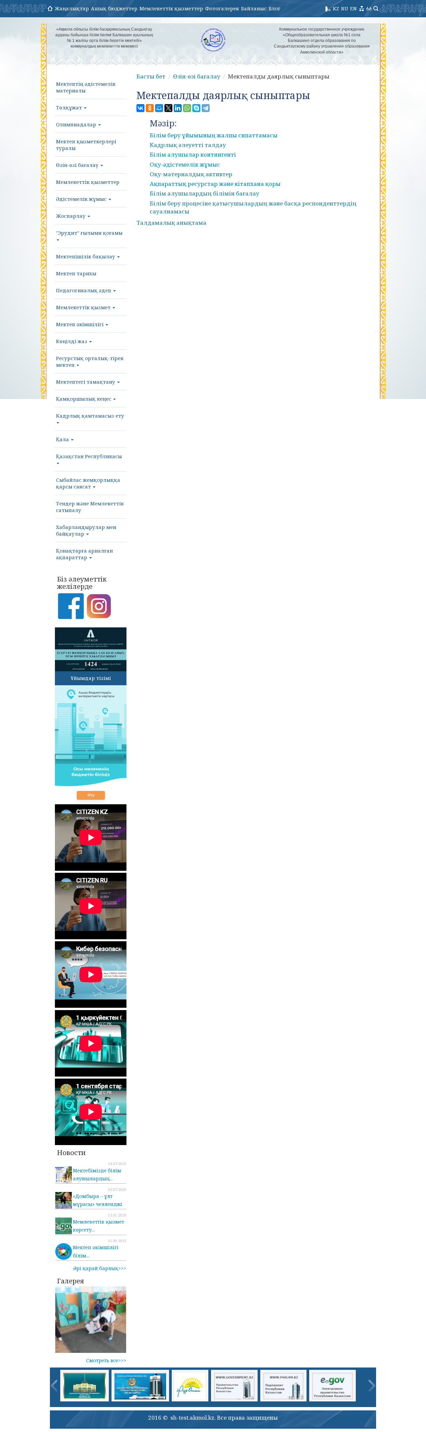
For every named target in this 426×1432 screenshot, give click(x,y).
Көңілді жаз (72, 341)
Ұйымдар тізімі (91, 678)
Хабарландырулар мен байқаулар (86, 530)
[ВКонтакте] (140, 108)
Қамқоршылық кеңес (84, 398)
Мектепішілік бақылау (86, 256)
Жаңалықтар (72, 8)
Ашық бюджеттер (114, 8)
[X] (168, 108)
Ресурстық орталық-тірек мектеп (89, 361)
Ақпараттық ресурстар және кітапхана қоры (215, 184)
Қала (63, 439)
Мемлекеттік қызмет (84, 307)
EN (353, 8)
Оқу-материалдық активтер (191, 174)
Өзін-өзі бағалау (78, 165)
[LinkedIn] (178, 108)
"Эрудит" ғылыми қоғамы (89, 232)
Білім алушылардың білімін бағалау (204, 193)
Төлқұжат (69, 107)
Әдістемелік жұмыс (82, 198)
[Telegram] (206, 108)
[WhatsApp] (187, 108)
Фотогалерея (222, 8)
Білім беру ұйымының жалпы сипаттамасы (214, 135)
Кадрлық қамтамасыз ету (90, 415)
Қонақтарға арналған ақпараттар (84, 554)
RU (344, 8)
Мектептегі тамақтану (86, 381)
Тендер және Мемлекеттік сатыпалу (90, 506)
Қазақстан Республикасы (89, 456)
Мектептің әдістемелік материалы (85, 87)
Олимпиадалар (77, 124)
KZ (336, 8)
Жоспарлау (71, 215)
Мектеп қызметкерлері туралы (86, 144)
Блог (275, 8)
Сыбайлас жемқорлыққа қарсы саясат (88, 483)
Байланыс (254, 8)
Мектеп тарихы (76, 273)
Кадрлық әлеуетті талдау (188, 145)
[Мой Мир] (159, 108)
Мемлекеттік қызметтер (171, 8)
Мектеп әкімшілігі (80, 324)
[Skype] (196, 108)
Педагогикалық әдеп (84, 290)
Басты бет (150, 76)
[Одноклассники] (150, 108)
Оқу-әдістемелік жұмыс (185, 164)
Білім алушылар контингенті (193, 154)
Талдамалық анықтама (171, 222)
